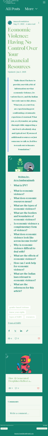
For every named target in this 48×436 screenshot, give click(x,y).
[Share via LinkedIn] (21, 331)
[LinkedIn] (46, 425)
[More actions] (38, 22)
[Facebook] (45, 425)
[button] (24, 185)
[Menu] (44, 2)
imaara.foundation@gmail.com (23, 433)
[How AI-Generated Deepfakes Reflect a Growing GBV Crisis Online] (24, 363)
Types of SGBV (14, 323)
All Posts (13, 8)
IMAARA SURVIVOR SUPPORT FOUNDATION (12, 2)
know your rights (16, 312)
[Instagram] (43, 425)
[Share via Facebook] (9, 331)
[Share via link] (27, 331)
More (29, 8)
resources (30, 317)
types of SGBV (15, 317)
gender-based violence (19, 307)
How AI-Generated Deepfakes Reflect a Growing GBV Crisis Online (23, 379)
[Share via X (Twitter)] (15, 331)
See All (37, 348)
